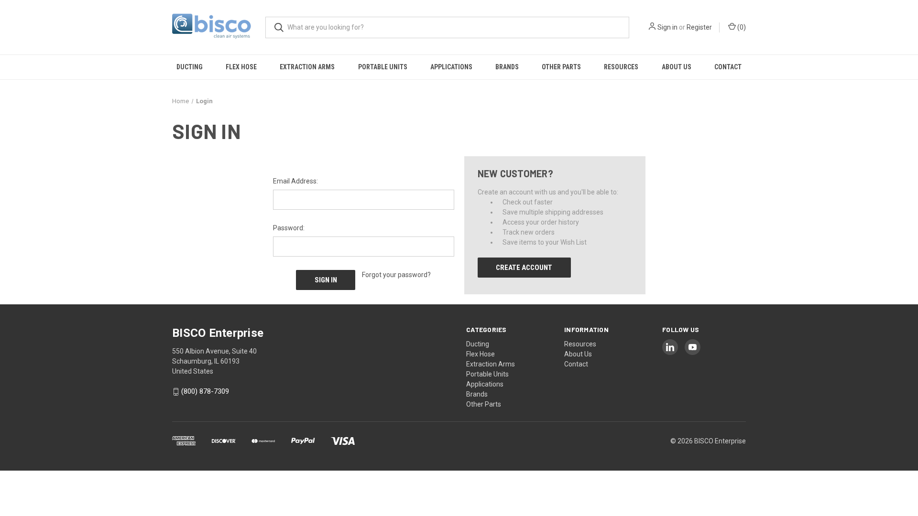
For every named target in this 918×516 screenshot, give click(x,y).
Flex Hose (241, 67)
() (741, 27)
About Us (676, 67)
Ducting (189, 67)
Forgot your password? (396, 275)
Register (699, 27)
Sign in (667, 27)
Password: (289, 228)
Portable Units (382, 67)
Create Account (524, 267)
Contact (728, 67)
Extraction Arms (307, 67)
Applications (451, 67)
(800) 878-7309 (205, 391)
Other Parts (561, 67)
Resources (621, 67)
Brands (507, 67)
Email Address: (295, 181)
